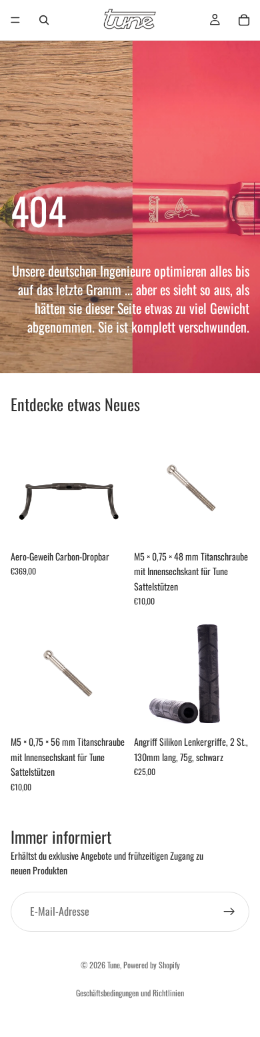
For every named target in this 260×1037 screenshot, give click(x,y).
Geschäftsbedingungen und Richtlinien (130, 992)
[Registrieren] (229, 911)
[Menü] (15, 20)
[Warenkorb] (244, 20)
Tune (113, 964)
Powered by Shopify (151, 964)
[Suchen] (44, 20)
